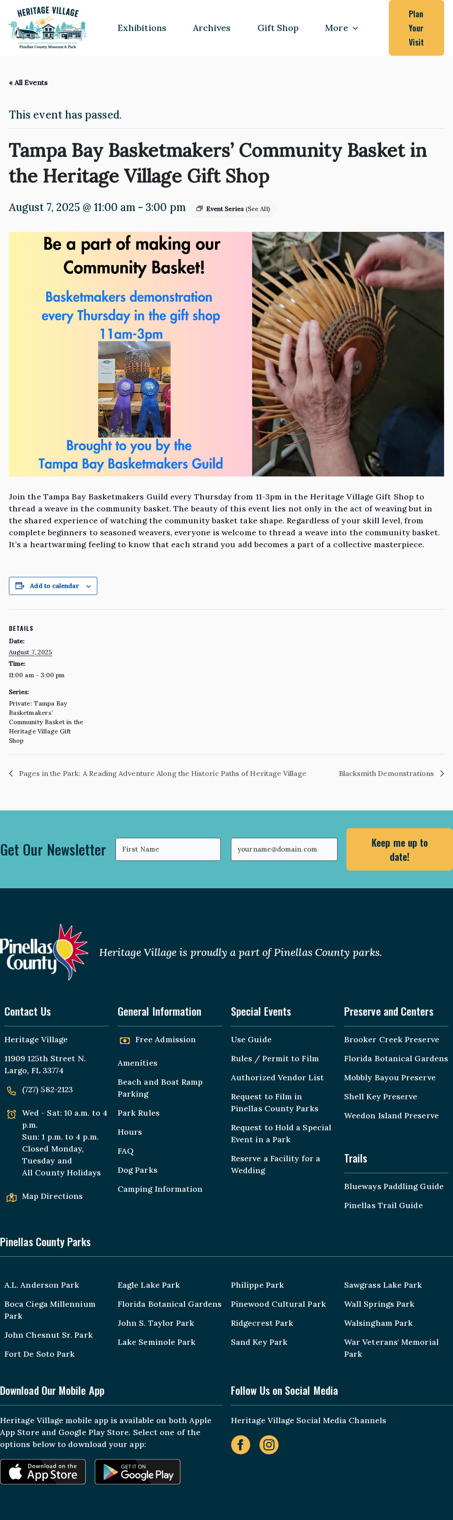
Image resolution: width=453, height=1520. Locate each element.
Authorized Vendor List (277, 1077)
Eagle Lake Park (149, 1285)
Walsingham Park (378, 1323)
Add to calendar (54, 586)
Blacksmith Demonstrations (387, 773)
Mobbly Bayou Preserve (390, 1077)
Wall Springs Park (379, 1304)
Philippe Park (257, 1285)
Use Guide (251, 1039)
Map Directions (52, 1196)
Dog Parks (137, 1170)
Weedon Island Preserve (391, 1115)
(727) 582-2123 (47, 1089)
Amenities (137, 1063)
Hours (130, 1132)
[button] (353, 28)
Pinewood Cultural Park (278, 1304)
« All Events (28, 82)
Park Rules (139, 1113)
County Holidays (68, 1172)
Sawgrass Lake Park (383, 1285)
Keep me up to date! (400, 849)
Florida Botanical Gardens (396, 1058)
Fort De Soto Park (39, 1354)
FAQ (126, 1151)
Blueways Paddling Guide (394, 1186)
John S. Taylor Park (156, 1323)
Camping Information (160, 1189)
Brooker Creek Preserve (391, 1039)
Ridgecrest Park (262, 1323)
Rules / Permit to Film (275, 1058)
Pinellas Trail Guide (383, 1205)
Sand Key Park (259, 1342)
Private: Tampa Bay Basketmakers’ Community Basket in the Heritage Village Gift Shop (46, 722)
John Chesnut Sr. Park (48, 1335)
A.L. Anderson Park (41, 1285)
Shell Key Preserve (380, 1096)
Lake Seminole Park (157, 1342)
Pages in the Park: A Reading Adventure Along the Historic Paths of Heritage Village (162, 773)
